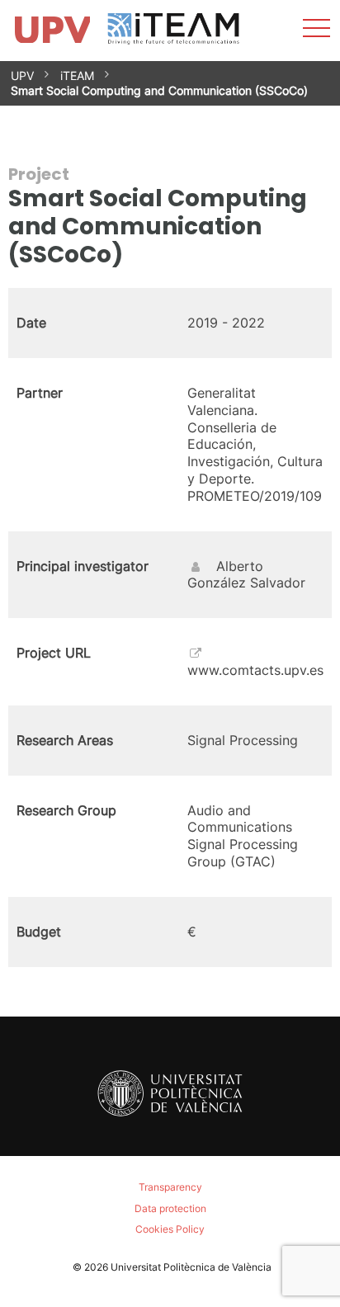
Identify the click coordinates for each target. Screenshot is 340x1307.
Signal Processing (242, 740)
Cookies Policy (170, 1229)
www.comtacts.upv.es (255, 670)
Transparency (170, 1187)
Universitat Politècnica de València (191, 1267)
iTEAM (77, 75)
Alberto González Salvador (246, 575)
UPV (22, 75)
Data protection (170, 1208)
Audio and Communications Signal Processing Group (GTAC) (242, 836)
